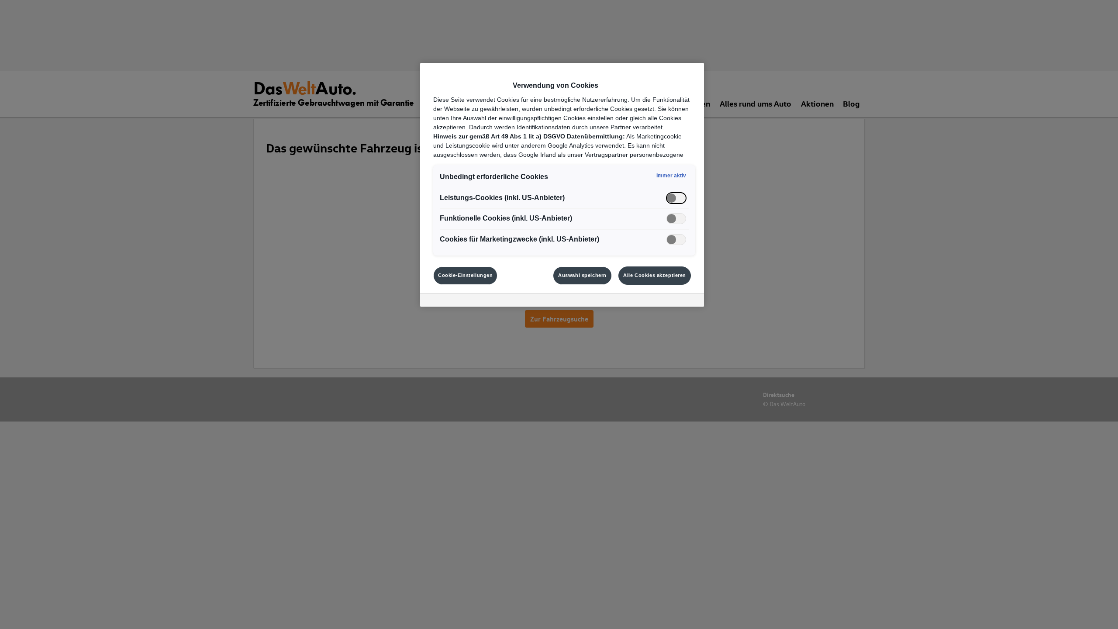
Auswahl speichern (582, 275)
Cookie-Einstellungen (465, 275)
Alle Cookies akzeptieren (654, 275)
